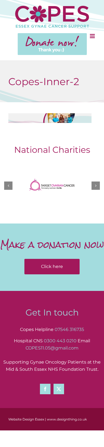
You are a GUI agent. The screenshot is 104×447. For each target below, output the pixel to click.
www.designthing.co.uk (67, 419)
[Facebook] (45, 389)
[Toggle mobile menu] (93, 36)
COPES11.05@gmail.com (52, 348)
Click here (52, 266)
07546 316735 (69, 329)
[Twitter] (59, 389)
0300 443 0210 (60, 340)
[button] (8, 186)
